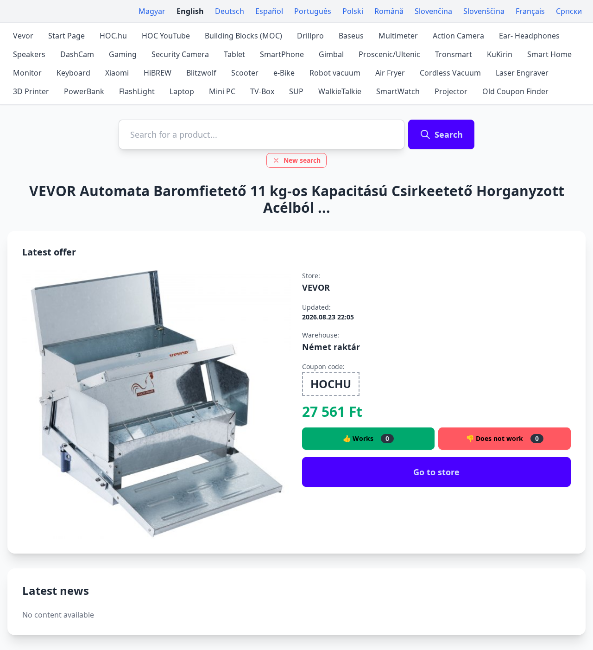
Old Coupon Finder (515, 91)
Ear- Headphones (529, 36)
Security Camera (180, 54)
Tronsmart (453, 54)
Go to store (436, 472)
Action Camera (458, 36)
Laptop (182, 91)
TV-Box (262, 91)
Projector (451, 91)
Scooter (245, 73)
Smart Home (549, 54)
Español (269, 11)
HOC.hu (113, 36)
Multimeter (398, 36)
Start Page (66, 36)
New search (302, 160)
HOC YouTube (166, 36)
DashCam (77, 54)
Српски (569, 11)
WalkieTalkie (339, 91)
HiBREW (157, 73)
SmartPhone (282, 54)
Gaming (123, 54)
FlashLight (137, 91)
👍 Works (366, 438)
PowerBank (84, 91)
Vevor (23, 36)
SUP (296, 91)
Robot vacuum (334, 73)
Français (530, 11)
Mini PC (222, 91)
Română (389, 11)
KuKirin (499, 54)
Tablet (234, 54)
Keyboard (73, 73)
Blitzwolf (201, 73)
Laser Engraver (522, 73)
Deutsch (229, 11)
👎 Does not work (502, 438)
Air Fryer (390, 73)
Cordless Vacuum (450, 73)
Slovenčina (433, 11)
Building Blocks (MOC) (243, 36)
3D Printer (31, 91)
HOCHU (330, 383)
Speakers (29, 54)
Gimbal (331, 54)
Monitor (27, 73)
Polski (352, 11)
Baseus (351, 36)
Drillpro (310, 36)
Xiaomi (117, 73)
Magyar (152, 11)
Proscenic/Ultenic (389, 54)
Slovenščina (484, 11)
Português (312, 11)
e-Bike (284, 73)
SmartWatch (398, 91)
